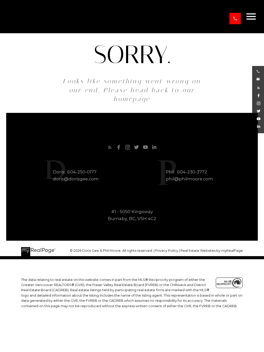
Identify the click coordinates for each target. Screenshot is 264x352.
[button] (235, 18)
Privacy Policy (166, 251)
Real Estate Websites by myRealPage (211, 251)
